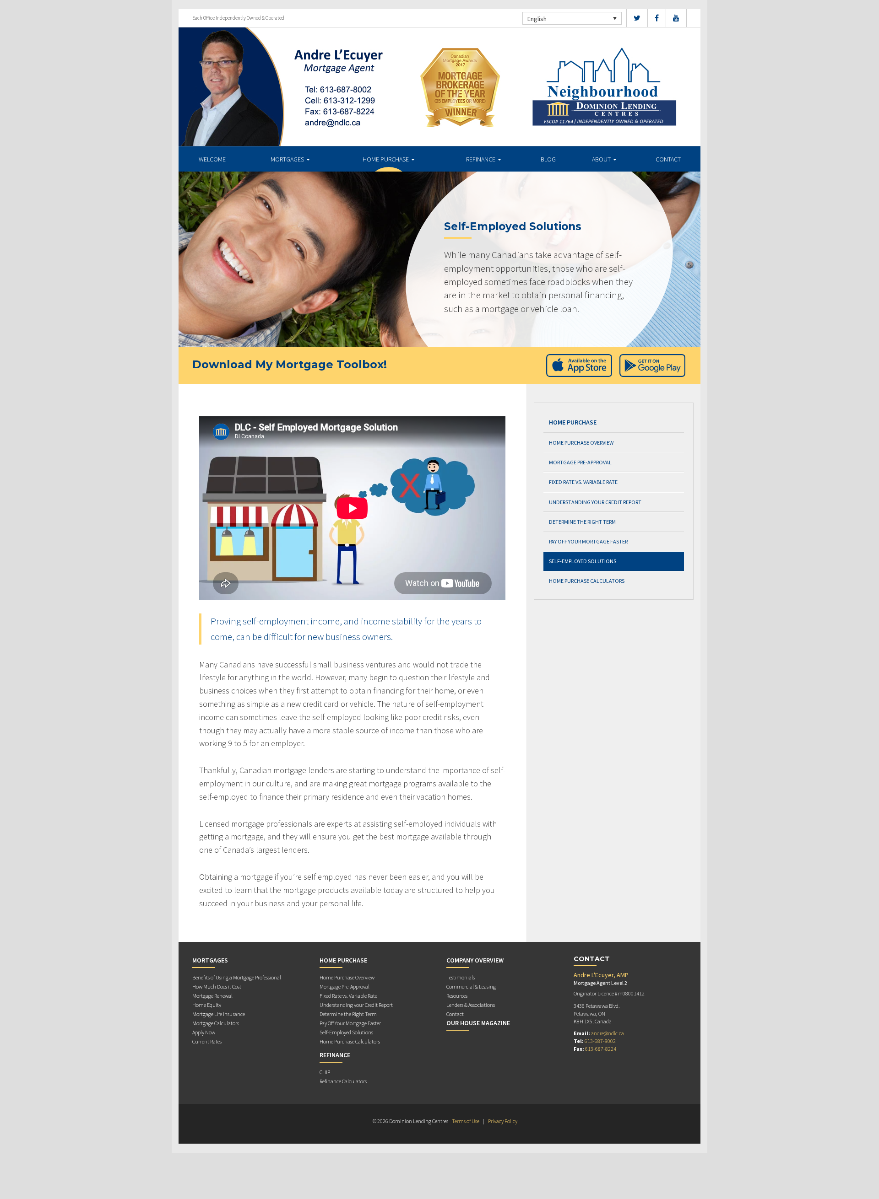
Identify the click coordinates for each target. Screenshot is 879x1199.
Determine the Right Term (582, 521)
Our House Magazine (478, 1023)
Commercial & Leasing (471, 986)
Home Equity (206, 1004)
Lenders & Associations (470, 1004)
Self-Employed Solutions (582, 561)
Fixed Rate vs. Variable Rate (583, 482)
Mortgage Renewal (212, 995)
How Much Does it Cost (216, 986)
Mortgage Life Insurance (218, 1014)
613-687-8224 (600, 1048)
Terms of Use (465, 1121)
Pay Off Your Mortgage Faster (588, 541)
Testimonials (460, 977)
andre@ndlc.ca (607, 1033)
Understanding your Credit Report (595, 502)
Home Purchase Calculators (586, 580)
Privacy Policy (502, 1121)
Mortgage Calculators (215, 1023)
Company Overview (475, 960)
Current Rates (207, 1041)
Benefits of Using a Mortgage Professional (236, 977)
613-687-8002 (600, 1041)
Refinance (481, 159)
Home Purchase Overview (581, 442)
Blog (548, 159)
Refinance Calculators (343, 1081)
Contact (668, 159)
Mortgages (288, 159)
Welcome (212, 159)
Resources (456, 995)
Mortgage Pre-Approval (580, 462)
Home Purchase (386, 159)
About (602, 159)
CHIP (325, 1072)
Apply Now (203, 1032)
